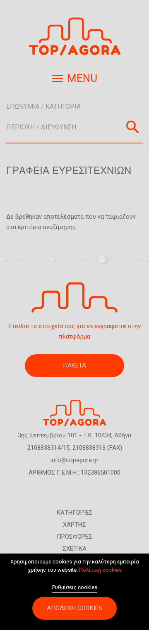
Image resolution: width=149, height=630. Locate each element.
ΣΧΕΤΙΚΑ (74, 548)
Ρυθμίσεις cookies (74, 587)
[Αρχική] (74, 36)
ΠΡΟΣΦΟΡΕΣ (74, 536)
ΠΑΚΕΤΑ (74, 365)
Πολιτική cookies (100, 570)
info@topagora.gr (74, 460)
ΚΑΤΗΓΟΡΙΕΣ (75, 512)
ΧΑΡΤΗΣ (74, 524)
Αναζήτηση (132, 127)
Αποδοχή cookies (74, 608)
